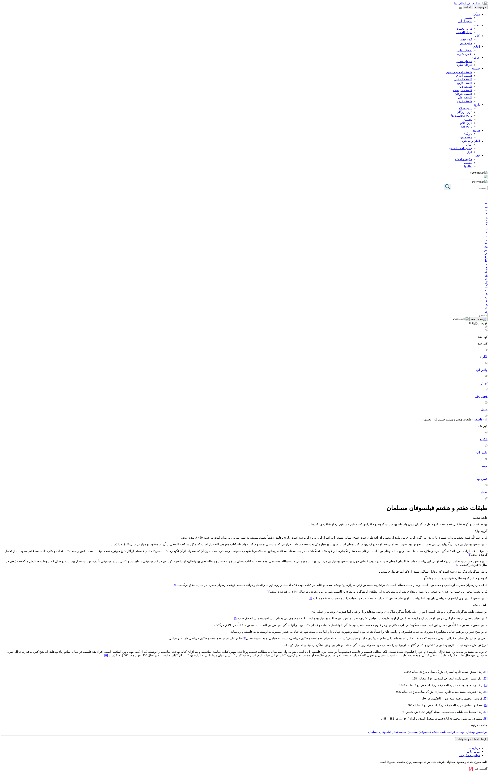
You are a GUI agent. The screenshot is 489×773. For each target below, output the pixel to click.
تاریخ (477, 104)
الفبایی (467, 7)
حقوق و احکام (463, 159)
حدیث (476, 25)
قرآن (477, 14)
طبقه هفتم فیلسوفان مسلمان (387, 731)
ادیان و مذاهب (471, 141)
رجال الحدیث (464, 32)
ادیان (469, 144)
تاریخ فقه (466, 126)
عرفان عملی (464, 61)
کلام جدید (466, 39)
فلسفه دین (465, 86)
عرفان (475, 57)
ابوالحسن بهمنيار (477, 731)
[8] (106, 655)
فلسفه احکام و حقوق (458, 72)
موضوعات (480, 7)
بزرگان (467, 133)
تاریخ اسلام (465, 108)
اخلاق (476, 46)
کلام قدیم (466, 43)
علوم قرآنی (465, 21)
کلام (477, 35)
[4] (268, 591)
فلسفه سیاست (462, 90)
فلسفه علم (465, 97)
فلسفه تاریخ (464, 83)
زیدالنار (467, 119)
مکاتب (468, 162)
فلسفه (475, 68)
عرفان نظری (464, 64)
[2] (457, 564)
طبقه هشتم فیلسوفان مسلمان (426, 731)
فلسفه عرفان (463, 93)
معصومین (466, 137)
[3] (174, 585)
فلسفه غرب (464, 101)
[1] (469, 554)
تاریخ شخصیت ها (461, 115)
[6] (235, 618)
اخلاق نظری (464, 54)
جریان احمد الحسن (460, 148)
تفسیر (468, 17)
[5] (310, 598)
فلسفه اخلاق (464, 75)
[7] (244, 638)
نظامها (468, 166)
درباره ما (474, 748)
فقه (477, 155)
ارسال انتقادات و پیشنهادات (471, 739)
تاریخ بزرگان (464, 112)
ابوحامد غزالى (456, 731)
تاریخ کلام (466, 122)
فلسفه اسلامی (463, 79)
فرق (469, 151)
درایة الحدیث (464, 28)
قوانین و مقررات (469, 755)
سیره (476, 130)
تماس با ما (473, 751)
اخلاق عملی (464, 50)
